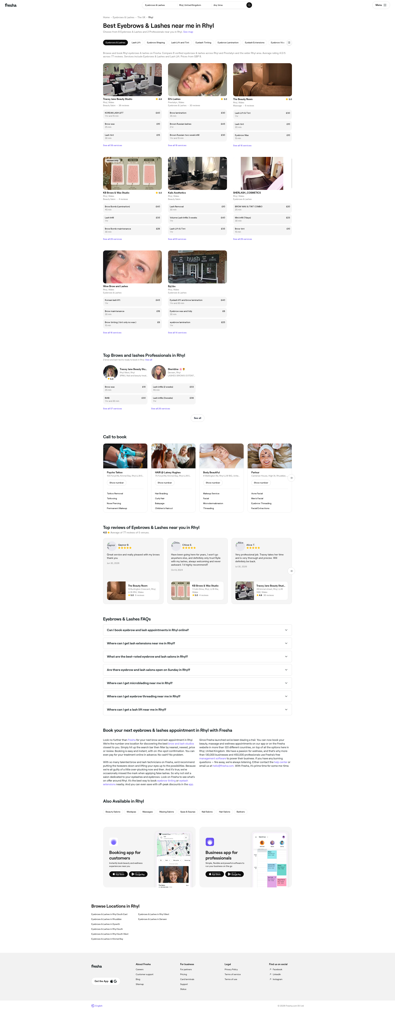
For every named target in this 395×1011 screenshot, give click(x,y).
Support (184, 984)
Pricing (183, 974)
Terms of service (233, 974)
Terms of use (231, 979)
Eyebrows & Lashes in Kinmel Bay (107, 939)
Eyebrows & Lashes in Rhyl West (153, 914)
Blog (138, 979)
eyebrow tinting (166, 780)
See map (188, 32)
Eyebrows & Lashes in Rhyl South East (109, 914)
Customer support (144, 974)
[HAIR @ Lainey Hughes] (173, 478)
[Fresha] (11, 5)
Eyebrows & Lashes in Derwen (152, 919)
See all (197, 418)
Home (106, 17)
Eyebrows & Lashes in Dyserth (105, 924)
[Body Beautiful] (222, 478)
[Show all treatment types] (289, 42)
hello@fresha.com (223, 765)
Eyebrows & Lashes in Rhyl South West (109, 934)
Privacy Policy (231, 969)
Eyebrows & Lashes (123, 17)
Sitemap (140, 984)
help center (280, 762)
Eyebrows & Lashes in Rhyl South (107, 929)
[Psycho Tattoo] (125, 478)
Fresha (132, 740)
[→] (291, 478)
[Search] (249, 5)
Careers (139, 969)
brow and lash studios (181, 743)
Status (183, 989)
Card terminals (187, 979)
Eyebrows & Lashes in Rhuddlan (106, 919)
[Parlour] (270, 478)
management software (212, 758)
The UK (141, 17)
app (191, 784)
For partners (186, 969)
